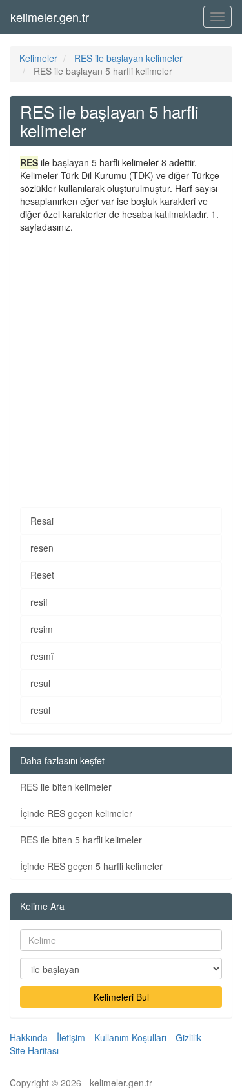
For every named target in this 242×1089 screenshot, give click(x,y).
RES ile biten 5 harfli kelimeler (81, 839)
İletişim (71, 1037)
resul (40, 683)
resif (39, 601)
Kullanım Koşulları (130, 1037)
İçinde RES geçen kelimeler (76, 813)
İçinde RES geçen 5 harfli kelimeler (91, 866)
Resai (42, 520)
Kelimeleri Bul (121, 996)
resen (42, 547)
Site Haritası (34, 1050)
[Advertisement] (121, 360)
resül (40, 710)
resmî (42, 656)
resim (41, 628)
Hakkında (29, 1037)
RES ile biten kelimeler (66, 786)
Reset (42, 574)
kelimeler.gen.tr (49, 16)
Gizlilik (188, 1037)
